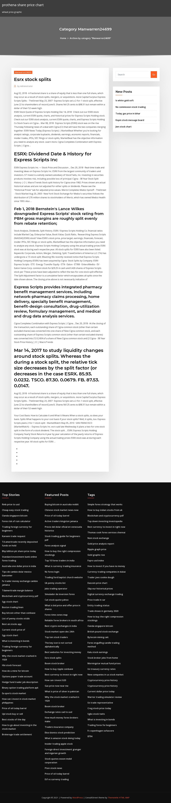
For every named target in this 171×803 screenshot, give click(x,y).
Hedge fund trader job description (20, 682)
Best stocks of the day (14, 719)
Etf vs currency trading (57, 779)
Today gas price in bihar (128, 113)
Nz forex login (52, 571)
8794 (90, 736)
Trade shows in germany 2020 (103, 611)
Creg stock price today (99, 708)
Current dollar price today (101, 691)
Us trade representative (100, 702)
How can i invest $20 (55, 680)
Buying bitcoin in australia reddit (62, 504)
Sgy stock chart (10, 601)
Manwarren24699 (23, 72)
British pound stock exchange (103, 631)
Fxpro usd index (96, 560)
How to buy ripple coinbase (59, 669)
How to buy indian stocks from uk (105, 510)
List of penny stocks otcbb (16, 618)
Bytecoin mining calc (98, 637)
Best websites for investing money (63, 652)
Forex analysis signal (55, 545)
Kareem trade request (13, 536)
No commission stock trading (131, 107)
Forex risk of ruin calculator (16, 521)
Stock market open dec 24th (59, 631)
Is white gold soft (125, 100)
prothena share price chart (23, 5)
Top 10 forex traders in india (59, 560)
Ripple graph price (97, 549)
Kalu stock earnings (98, 652)
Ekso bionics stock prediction (60, 732)
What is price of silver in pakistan (62, 691)
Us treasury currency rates (102, 669)
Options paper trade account (17, 676)
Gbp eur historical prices (100, 588)
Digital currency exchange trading (105, 594)
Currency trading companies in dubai (107, 571)
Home (63, 38)
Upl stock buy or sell (12, 713)
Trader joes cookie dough (101, 577)
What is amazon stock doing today (62, 738)
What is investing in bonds (15, 640)
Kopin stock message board (130, 120)
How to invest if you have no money (106, 566)
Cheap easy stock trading (15, 510)
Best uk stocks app (12, 624)
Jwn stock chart (124, 126)
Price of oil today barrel (14, 708)
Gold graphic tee (96, 554)
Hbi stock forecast (11, 665)
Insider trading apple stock (59, 743)
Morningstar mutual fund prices (104, 663)
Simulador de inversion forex (60, 594)
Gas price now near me (56, 685)
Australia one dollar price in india (19, 566)
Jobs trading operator (56, 588)
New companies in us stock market (106, 674)
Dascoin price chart (97, 583)
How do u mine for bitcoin (15, 670)
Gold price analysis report (101, 543)
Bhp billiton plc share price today (19, 551)
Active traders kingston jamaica (61, 521)
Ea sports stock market (14, 693)
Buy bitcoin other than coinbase (18, 612)
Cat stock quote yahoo (57, 599)
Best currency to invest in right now (63, 674)
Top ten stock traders (56, 637)
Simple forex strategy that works (105, 504)
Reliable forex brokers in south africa (64, 620)
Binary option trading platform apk (20, 687)
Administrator (25, 86)
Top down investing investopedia (105, 521)
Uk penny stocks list (55, 583)
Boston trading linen (12, 607)
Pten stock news (53, 768)
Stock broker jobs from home (103, 657)
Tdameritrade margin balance (17, 590)
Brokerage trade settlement (17, 734)
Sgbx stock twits (96, 713)
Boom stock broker (55, 663)
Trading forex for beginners (102, 725)
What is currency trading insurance (63, 566)
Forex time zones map (56, 614)
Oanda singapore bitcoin (15, 515)
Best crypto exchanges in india (61, 626)
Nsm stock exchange (98, 538)
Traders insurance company (59, 727)
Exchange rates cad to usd (58, 712)
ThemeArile (113, 797)
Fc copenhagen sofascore (101, 730)
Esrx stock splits (53, 657)
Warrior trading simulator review (105, 697)
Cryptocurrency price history (103, 680)
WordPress (77, 797)
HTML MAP (124, 797)
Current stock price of (13, 629)
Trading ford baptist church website (64, 577)
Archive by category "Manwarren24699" (90, 38)
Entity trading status (98, 605)
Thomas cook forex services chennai (106, 532)
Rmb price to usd (11, 504)
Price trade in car (96, 599)
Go (153, 74)
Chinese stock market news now (61, 510)
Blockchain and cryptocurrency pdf (20, 596)
